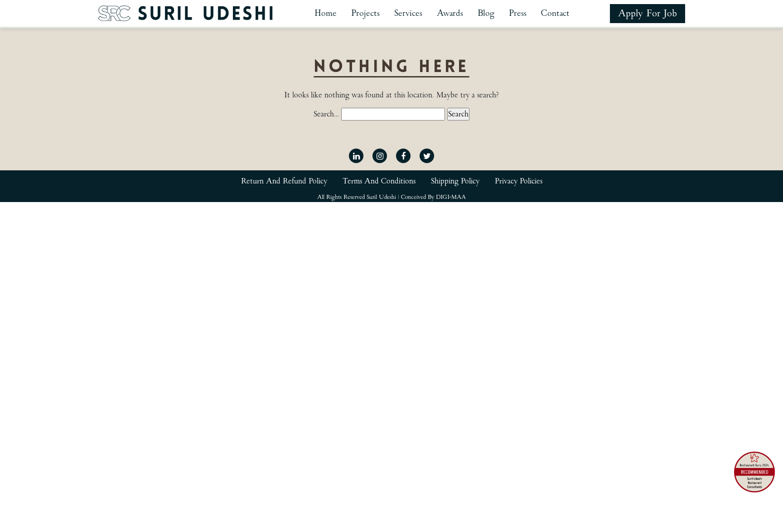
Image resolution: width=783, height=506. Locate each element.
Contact (555, 13)
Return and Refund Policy (284, 181)
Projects (365, 13)
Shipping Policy (455, 181)
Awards (450, 13)
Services (408, 13)
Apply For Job (647, 13)
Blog (486, 13)
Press (518, 13)
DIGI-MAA (451, 197)
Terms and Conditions (379, 181)
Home (325, 13)
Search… (326, 114)
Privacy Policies (518, 181)
